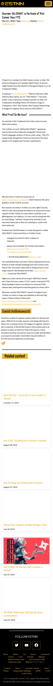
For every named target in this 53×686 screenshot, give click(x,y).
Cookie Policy (26, 673)
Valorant (25, 21)
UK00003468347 (20, 94)
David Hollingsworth (16, 311)
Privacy (6, 671)
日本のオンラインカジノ (35, 662)
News (5, 654)
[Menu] (48, 3)
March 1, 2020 (35, 257)
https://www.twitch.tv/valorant (15, 199)
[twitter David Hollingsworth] (3, 343)
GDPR (38, 671)
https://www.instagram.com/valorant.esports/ (21, 304)
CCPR (47, 671)
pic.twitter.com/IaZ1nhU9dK (19, 252)
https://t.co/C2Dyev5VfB (18, 249)
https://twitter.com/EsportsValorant (17, 301)
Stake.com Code (14, 662)
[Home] (12, 3)
